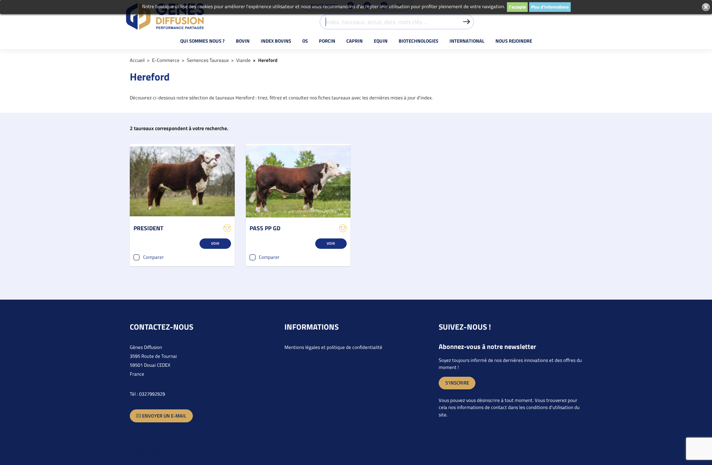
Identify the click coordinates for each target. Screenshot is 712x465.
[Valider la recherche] (466, 21)
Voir (215, 243)
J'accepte (517, 6)
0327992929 (152, 394)
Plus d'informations (550, 6)
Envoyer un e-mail (163, 415)
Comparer (153, 257)
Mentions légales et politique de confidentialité (333, 347)
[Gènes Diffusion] (165, 16)
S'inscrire (457, 382)
